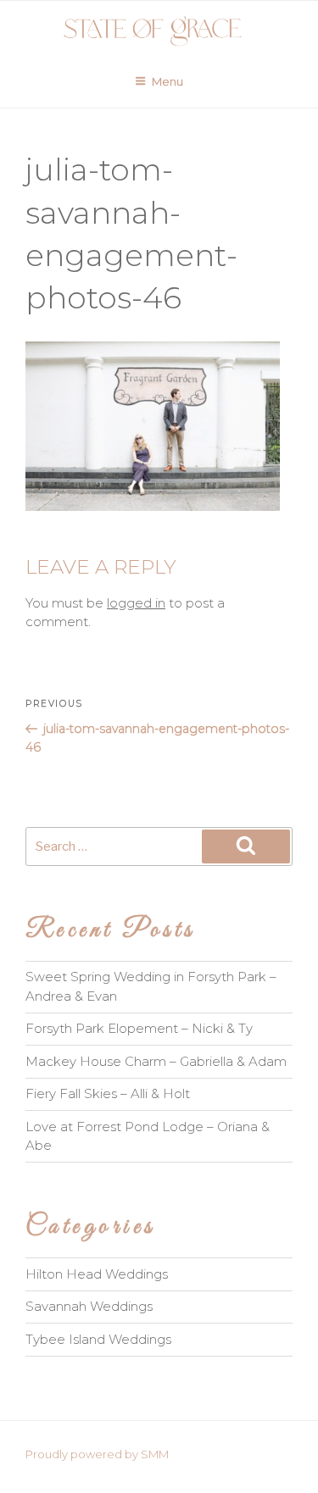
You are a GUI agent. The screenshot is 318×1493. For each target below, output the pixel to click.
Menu (167, 81)
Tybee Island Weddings (98, 1339)
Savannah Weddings (89, 1306)
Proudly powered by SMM (97, 1454)
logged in (136, 603)
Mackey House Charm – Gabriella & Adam (156, 1061)
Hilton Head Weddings (96, 1274)
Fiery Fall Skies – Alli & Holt (107, 1093)
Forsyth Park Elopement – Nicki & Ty (139, 1028)
